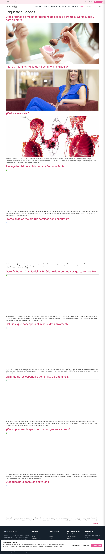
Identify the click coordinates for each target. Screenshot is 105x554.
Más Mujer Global (73, 6)
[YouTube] (91, 1)
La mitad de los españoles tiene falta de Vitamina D (37, 376)
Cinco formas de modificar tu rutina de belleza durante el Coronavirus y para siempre (50, 18)
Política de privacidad (27, 549)
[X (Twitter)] (89, 1)
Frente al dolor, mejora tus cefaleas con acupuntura (37, 219)
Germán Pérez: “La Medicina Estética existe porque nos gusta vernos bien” (52, 271)
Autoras (51, 538)
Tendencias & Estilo (36, 538)
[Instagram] (85, 1)
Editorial (51, 536)
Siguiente (95, 523)
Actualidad (38, 6)
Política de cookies (78, 549)
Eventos (82, 6)
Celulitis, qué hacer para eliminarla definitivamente (37, 324)
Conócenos (52, 534)
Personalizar (76, 545)
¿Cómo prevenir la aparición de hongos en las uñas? (38, 429)
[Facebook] (87, 1)
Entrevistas (62, 6)
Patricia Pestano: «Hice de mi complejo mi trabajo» (37, 66)
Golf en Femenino (71, 536)
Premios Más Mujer (72, 534)
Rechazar (86, 545)
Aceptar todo (97, 545)
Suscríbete (98, 1)
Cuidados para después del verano (27, 481)
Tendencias (54, 6)
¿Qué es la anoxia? (17, 113)
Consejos (46, 6)
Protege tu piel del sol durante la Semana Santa (35, 166)
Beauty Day (70, 538)
